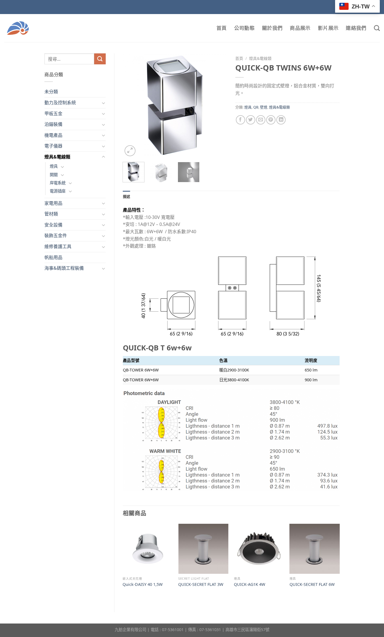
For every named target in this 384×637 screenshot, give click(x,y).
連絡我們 (356, 28)
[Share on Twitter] (250, 119)
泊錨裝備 (53, 124)
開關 (54, 174)
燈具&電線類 (57, 157)
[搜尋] (377, 28)
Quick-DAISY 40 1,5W (142, 584)
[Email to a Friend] (260, 119)
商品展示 (300, 28)
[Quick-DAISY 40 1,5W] (148, 549)
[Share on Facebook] (240, 119)
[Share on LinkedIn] (281, 119)
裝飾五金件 (55, 235)
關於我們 (272, 28)
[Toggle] (103, 102)
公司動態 (244, 28)
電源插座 (57, 191)
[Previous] (132, 105)
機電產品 (53, 135)
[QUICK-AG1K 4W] (259, 549)
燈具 (54, 166)
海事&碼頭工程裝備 (64, 268)
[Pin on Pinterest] (270, 119)
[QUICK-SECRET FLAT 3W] (203, 549)
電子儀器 (53, 146)
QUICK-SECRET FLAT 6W (312, 584)
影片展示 (328, 28)
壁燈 (263, 107)
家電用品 (53, 203)
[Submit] (99, 58)
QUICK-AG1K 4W (249, 584)
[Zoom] (130, 150)
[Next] (218, 105)
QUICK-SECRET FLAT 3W (200, 584)
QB (255, 107)
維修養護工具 (57, 246)
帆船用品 (53, 257)
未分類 (51, 92)
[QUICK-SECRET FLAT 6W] (315, 549)
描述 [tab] (126, 196)
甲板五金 (53, 113)
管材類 (51, 214)
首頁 (221, 28)
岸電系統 (57, 182)
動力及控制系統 (60, 102)
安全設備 (53, 225)
